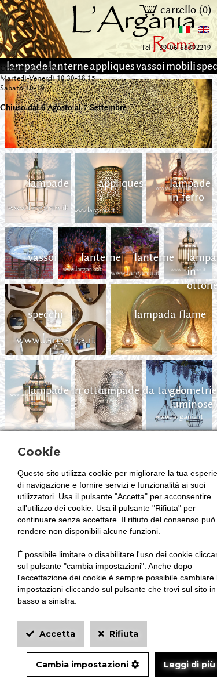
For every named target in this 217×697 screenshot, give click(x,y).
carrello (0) (184, 10)
